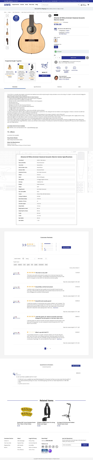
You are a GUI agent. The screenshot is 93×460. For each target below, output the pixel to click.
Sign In (84, 5)
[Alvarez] (11, 134)
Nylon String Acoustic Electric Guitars (28, 12)
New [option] (56, 46)
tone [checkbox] (24, 264)
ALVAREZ (17, 135)
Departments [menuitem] (15, 4)
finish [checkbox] (46, 264)
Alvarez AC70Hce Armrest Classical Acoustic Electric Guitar (9, 73)
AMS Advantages (20, 440)
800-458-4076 (49, 440)
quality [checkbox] (36, 264)
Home (5, 12)
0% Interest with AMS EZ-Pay (64, 28)
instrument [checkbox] (41, 264)
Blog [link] (37, 4)
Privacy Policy (31, 440)
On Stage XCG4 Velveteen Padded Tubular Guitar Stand (65, 423)
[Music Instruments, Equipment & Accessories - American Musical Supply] (7, 5)
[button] (88, 5)
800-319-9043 (64, 79)
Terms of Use (31, 449)
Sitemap (19, 447)
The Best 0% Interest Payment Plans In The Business (67, 1)
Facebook (50, 446)
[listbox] (71, 40)
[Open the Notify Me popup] (56, 62)
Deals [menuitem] (26, 4)
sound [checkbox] (15, 264)
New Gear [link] (31, 4)
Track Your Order (7, 443)
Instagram (46, 446)
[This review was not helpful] (78, 282)
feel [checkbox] (32, 264)
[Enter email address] (73, 444)
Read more (55, 307)
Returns (5, 447)
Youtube (43, 446)
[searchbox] (17, 259)
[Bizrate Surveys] (46, 452)
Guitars (9, 12)
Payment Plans (20, 443)
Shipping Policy (7, 445)
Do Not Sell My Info (33, 443)
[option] (55, 40)
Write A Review (66, 247)
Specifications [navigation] (37, 87)
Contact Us (6, 440)
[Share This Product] (49, 15)
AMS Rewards (20, 445)
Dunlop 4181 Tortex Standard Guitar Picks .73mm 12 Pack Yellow (21, 74)
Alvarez (56, 15)
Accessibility (31, 445)
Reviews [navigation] (60, 87)
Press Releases (20, 449)
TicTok (53, 446)
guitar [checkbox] (28, 264)
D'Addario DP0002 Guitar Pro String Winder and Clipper (32, 74)
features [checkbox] (20, 264)
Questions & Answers (46, 365)
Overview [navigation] (14, 87)
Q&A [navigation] (79, 87)
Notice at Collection (33, 447)
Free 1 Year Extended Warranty (83, 1)
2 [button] (47, 348)
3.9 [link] (60, 22)
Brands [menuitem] (22, 4)
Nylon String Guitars (16, 12)
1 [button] (45, 348)
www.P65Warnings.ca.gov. (32, 127)
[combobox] (61, 4)
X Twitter (57, 446)
